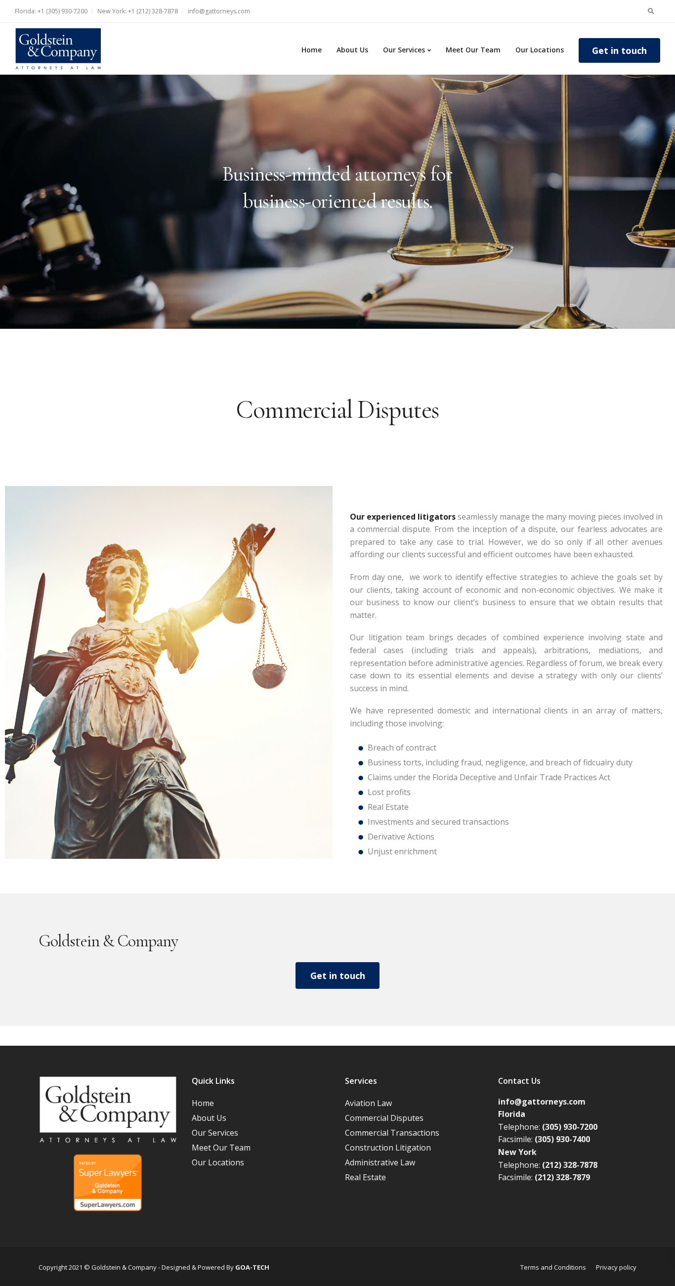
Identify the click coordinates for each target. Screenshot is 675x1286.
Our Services (404, 49)
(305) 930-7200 (569, 1126)
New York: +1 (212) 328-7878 (137, 11)
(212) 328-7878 (569, 1164)
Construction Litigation (388, 1147)
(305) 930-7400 (562, 1139)
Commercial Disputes (384, 1117)
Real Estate (365, 1177)
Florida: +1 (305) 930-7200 (51, 11)
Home (311, 49)
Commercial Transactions (392, 1132)
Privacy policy (616, 1267)
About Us (352, 49)
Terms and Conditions (553, 1267)
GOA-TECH (252, 1267)
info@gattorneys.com (219, 11)
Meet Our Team (473, 49)
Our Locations (539, 49)
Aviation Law (368, 1103)
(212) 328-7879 (562, 1177)
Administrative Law (380, 1162)
